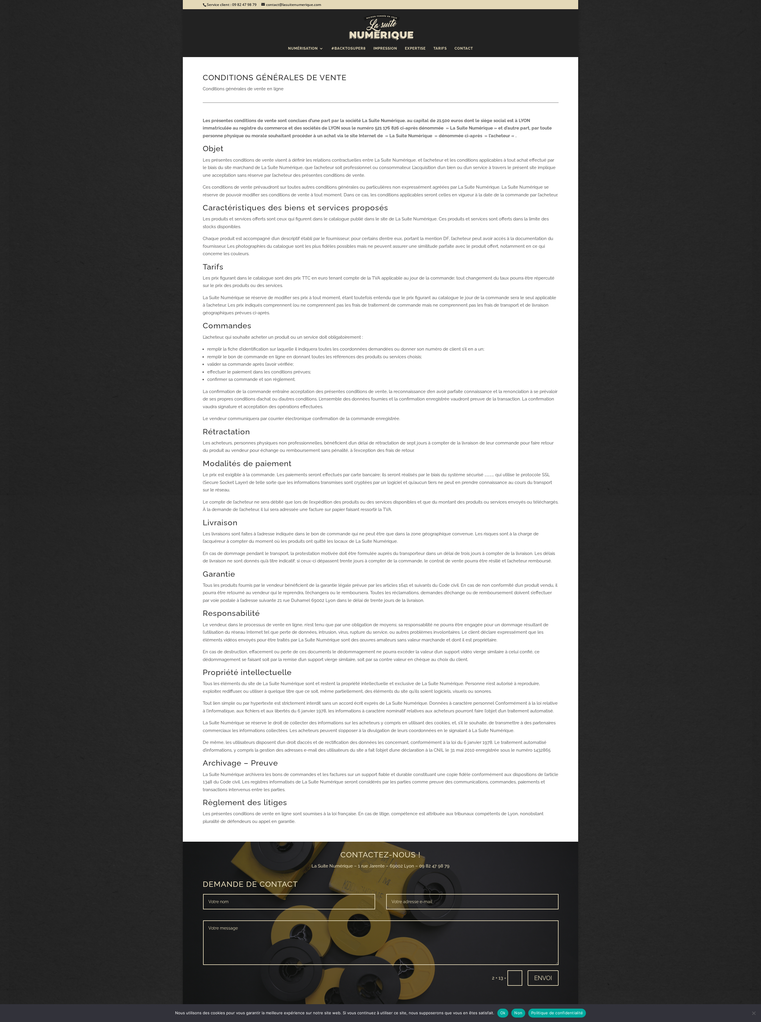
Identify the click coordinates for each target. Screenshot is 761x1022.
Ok (503, 1012)
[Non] (754, 1013)
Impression (385, 48)
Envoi (543, 978)
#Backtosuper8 (348, 48)
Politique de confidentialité (557, 1012)
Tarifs (440, 48)
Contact (464, 48)
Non (518, 1012)
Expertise (415, 48)
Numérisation (303, 48)
